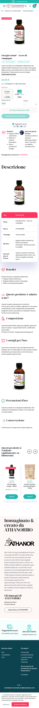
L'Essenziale (25, 652)
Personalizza (6, 704)
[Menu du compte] (30, 6)
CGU (3, 657)
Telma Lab (24, 662)
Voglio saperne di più (8, 74)
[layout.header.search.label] (25, 6)
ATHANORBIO (23, 155)
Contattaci (24, 675)
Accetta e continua (20, 704)
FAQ (2, 652)
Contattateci (5, 655)
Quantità (25, 100)
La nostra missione (27, 655)
